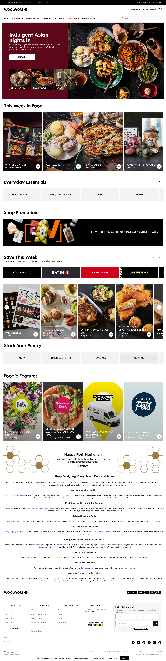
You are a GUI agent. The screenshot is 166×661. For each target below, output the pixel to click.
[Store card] (86, 611)
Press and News (63, 622)
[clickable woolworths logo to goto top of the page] (16, 592)
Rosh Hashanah (32, 18)
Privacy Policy (158, 654)
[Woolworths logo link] (16, 9)
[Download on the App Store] (132, 592)
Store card (90, 611)
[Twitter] (139, 643)
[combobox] (142, 18)
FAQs (33, 610)
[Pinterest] (145, 643)
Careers (60, 618)
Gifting (47, 18)
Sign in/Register (9, 610)
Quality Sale (72, 18)
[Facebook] (134, 643)
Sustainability (62, 627)
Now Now (7, 641)
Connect (6, 633)
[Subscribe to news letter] (155, 623)
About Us (61, 614)
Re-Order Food (88, 18)
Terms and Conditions (38, 627)
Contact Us (62, 610)
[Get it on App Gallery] (156, 592)
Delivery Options (36, 618)
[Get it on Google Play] (144, 592)
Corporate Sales (36, 631)
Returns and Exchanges (39, 622)
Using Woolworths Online (39, 614)
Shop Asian (22, 57)
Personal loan (103, 611)
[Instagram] (150, 643)
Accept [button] (124, 658)
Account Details (9, 622)
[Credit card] (93, 611)
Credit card (97, 611)
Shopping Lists (9, 618)
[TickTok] (161, 643)
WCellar (58, 18)
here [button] (115, 658)
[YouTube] (155, 643)
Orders (6, 614)
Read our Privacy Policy (141, 629)
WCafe (6, 637)
